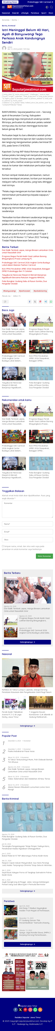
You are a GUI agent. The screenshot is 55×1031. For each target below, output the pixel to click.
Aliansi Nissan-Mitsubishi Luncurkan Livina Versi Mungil (29, 788)
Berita (4, 25)
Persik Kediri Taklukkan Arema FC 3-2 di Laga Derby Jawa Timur (12, 714)
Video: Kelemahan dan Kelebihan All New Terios (29, 779)
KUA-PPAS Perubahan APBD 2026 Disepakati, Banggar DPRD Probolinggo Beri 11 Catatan (26, 270)
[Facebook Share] (30, 302)
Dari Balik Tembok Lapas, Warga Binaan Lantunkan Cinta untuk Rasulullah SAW (27, 251)
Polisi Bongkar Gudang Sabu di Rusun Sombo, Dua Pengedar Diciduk (24, 282)
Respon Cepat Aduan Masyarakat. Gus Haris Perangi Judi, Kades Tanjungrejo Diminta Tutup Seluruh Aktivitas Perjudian (27, 864)
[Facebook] (15, 1010)
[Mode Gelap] (47, 7)
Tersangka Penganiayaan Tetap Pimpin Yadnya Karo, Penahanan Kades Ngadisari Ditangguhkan (26, 847)
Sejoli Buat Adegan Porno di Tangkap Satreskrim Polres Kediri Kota (27, 873)
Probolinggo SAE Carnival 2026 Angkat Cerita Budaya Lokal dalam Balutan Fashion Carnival (26, 263)
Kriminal (11, 25)
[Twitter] (20, 1010)
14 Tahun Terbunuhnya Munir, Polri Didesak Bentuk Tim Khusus (30, 760)
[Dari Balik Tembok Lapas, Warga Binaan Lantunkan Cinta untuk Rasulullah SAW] (14, 319)
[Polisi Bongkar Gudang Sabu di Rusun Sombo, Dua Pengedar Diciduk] (41, 373)
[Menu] (4, 7)
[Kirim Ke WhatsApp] (51, 302)
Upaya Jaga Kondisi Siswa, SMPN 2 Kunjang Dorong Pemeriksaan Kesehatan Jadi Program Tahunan (34, 933)
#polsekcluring (40, 291)
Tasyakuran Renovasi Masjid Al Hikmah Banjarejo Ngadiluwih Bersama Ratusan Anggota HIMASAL (24, 276)
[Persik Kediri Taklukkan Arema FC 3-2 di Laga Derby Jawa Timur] (14, 702)
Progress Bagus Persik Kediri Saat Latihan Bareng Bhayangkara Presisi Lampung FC (24, 257)
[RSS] (40, 1010)
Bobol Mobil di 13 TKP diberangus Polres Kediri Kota (25, 856)
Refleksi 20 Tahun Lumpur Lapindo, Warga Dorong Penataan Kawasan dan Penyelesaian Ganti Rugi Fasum (27, 691)
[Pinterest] (25, 1010)
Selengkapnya (26, 642)
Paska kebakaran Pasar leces (21, 751)
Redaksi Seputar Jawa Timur (28, 1017)
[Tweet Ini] (35, 302)
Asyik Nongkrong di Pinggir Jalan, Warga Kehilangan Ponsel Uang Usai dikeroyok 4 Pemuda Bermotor (25, 883)
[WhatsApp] (35, 1010)
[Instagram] (30, 1010)
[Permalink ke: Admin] (4, 48)
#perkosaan (24, 291)
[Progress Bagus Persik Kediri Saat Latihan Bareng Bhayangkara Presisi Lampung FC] (41, 319)
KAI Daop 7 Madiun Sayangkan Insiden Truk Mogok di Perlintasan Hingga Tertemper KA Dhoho (34, 909)
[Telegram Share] (46, 302)
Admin (10, 47)
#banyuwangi (9, 291)
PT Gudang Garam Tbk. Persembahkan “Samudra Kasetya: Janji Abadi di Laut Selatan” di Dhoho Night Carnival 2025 (35, 921)
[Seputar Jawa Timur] (20, 7)
